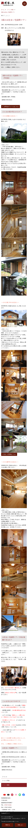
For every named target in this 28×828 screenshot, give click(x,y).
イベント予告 (5, 781)
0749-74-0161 (7, 805)
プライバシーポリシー (16, 818)
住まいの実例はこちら (10, 454)
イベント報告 (5, 785)
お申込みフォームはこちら (11, 106)
